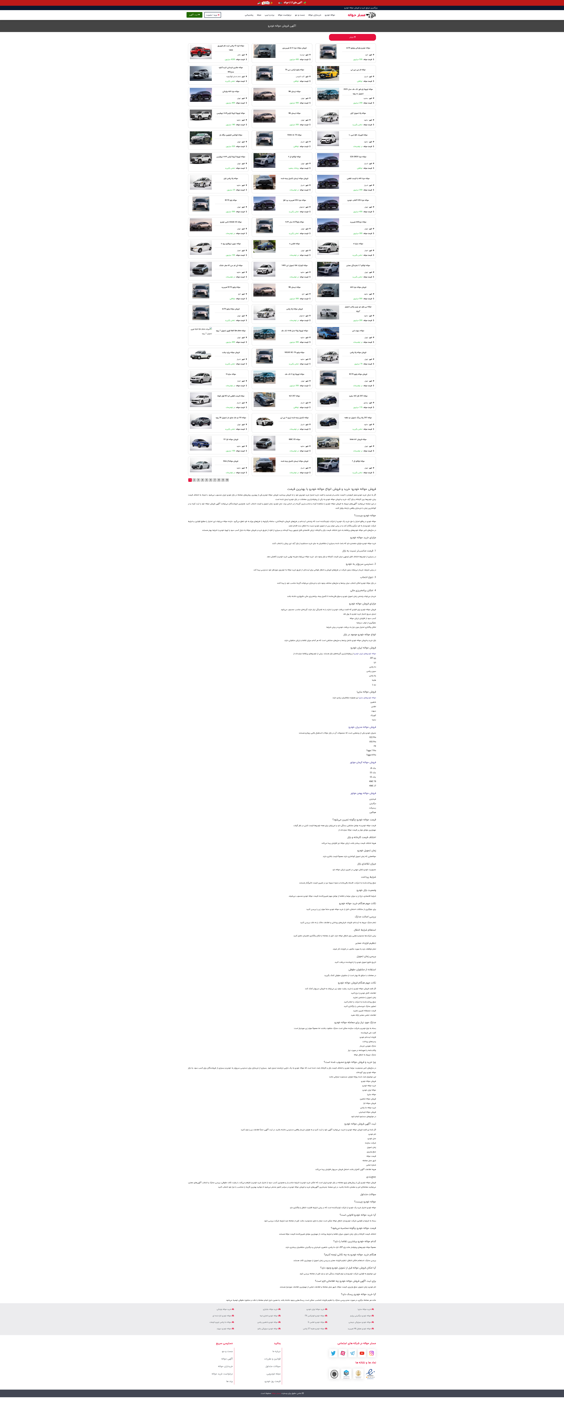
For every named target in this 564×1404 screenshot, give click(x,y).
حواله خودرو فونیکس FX (315, 1316)
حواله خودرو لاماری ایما (269, 1316)
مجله (259, 15)
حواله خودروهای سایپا (367, 697)
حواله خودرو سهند (224, 1328)
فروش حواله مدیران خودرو (362, 727)
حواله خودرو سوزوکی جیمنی (360, 1322)
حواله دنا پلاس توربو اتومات (220, 1322)
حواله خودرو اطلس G (316, 1322)
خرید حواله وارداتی (224, 1309)
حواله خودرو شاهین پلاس (267, 1322)
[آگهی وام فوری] (282, 2)
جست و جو (300, 15)
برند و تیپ (269, 15)
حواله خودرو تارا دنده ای (222, 1316)
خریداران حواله (314, 15)
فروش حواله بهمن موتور (363, 793)
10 (227, 480)
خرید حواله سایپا (365, 1309)
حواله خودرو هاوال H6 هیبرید (360, 1328)
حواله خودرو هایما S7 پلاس (314, 1328)
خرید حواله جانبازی (270, 1309)
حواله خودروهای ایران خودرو (365, 653)
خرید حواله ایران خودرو (316, 1309)
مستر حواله (276, 1393)
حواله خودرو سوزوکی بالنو (268, 1328)
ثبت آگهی (193, 15)
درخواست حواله (284, 15)
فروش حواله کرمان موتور (363, 762)
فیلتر (351, 37)
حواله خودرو (330, 15)
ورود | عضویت (211, 15)
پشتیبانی (249, 15)
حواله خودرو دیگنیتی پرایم (361, 1316)
